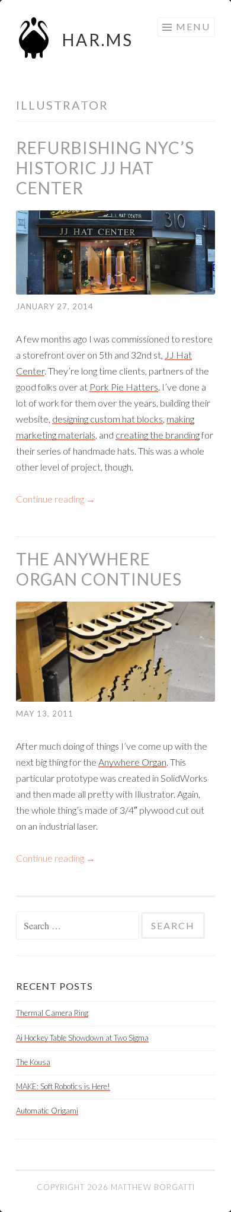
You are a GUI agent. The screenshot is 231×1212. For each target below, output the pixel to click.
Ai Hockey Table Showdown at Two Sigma (82, 1037)
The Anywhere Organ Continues (99, 569)
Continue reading (55, 498)
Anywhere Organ (132, 762)
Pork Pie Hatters (123, 386)
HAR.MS (97, 40)
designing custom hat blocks (107, 418)
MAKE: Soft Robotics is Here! (63, 1086)
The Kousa (33, 1062)
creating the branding (158, 434)
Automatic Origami (47, 1110)
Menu (193, 26)
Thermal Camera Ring (52, 1013)
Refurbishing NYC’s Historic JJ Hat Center (105, 167)
